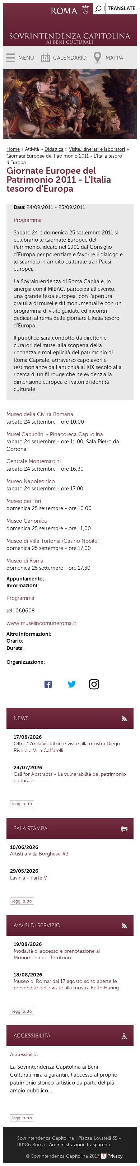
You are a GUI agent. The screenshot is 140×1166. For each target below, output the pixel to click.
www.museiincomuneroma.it (41, 623)
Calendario (70, 58)
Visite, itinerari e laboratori (97, 149)
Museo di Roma (24, 561)
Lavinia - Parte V (28, 878)
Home (13, 149)
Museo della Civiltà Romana (39, 414)
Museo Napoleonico (30, 481)
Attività (32, 149)
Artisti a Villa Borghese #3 (39, 854)
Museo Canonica (26, 521)
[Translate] (114, 6)
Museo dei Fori (23, 501)
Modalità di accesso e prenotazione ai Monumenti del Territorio (57, 954)
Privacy (115, 1156)
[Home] (70, 29)
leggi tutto (22, 803)
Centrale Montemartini (33, 461)
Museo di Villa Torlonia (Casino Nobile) (52, 541)
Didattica (54, 149)
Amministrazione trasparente (80, 1144)
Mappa (114, 58)
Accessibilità (24, 1054)
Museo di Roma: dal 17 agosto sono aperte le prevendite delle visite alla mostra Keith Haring (66, 984)
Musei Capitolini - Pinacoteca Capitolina (54, 434)
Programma (28, 220)
